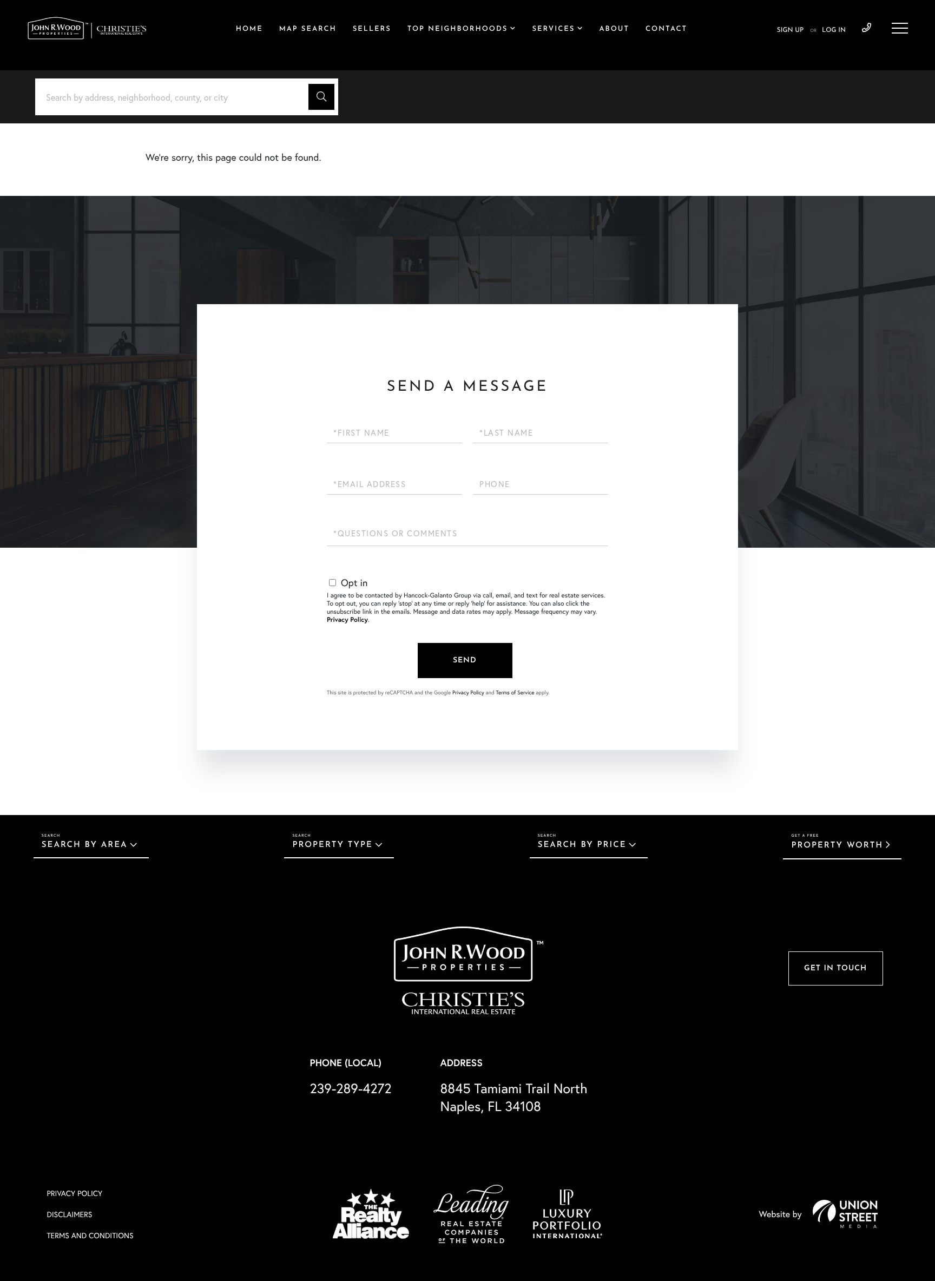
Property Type (332, 845)
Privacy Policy (347, 620)
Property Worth (837, 846)
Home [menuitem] (249, 29)
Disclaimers (69, 1214)
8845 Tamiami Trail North (514, 1097)
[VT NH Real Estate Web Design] (845, 1214)
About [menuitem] (614, 29)
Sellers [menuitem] (372, 29)
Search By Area (85, 845)
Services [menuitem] (553, 29)
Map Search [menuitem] (308, 29)
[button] (321, 97)
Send (465, 660)
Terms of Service (515, 692)
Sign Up (790, 30)
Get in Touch (835, 968)
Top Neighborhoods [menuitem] (457, 29)
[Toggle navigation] (900, 28)
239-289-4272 (866, 28)
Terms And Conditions (90, 1235)
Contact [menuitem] (666, 29)
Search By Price (582, 845)
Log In (834, 30)
